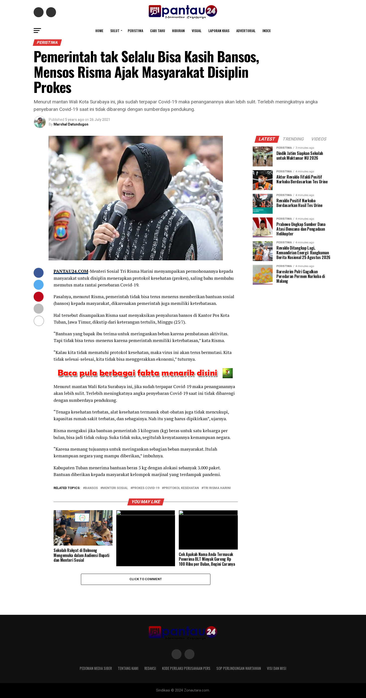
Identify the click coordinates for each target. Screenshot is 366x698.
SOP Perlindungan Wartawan (238, 668)
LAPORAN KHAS (218, 30)
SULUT (115, 30)
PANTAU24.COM (71, 271)
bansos (91, 488)
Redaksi (150, 668)
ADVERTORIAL (245, 30)
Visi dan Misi (276, 668)
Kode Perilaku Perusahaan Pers (186, 668)
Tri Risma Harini (217, 488)
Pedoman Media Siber (96, 668)
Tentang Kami (128, 668)
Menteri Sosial (115, 488)
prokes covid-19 (145, 488)
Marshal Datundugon (71, 124)
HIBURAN (178, 30)
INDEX (266, 30)
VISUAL (196, 30)
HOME (99, 30)
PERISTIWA (135, 30)
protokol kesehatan (181, 488)
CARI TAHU (157, 30)
